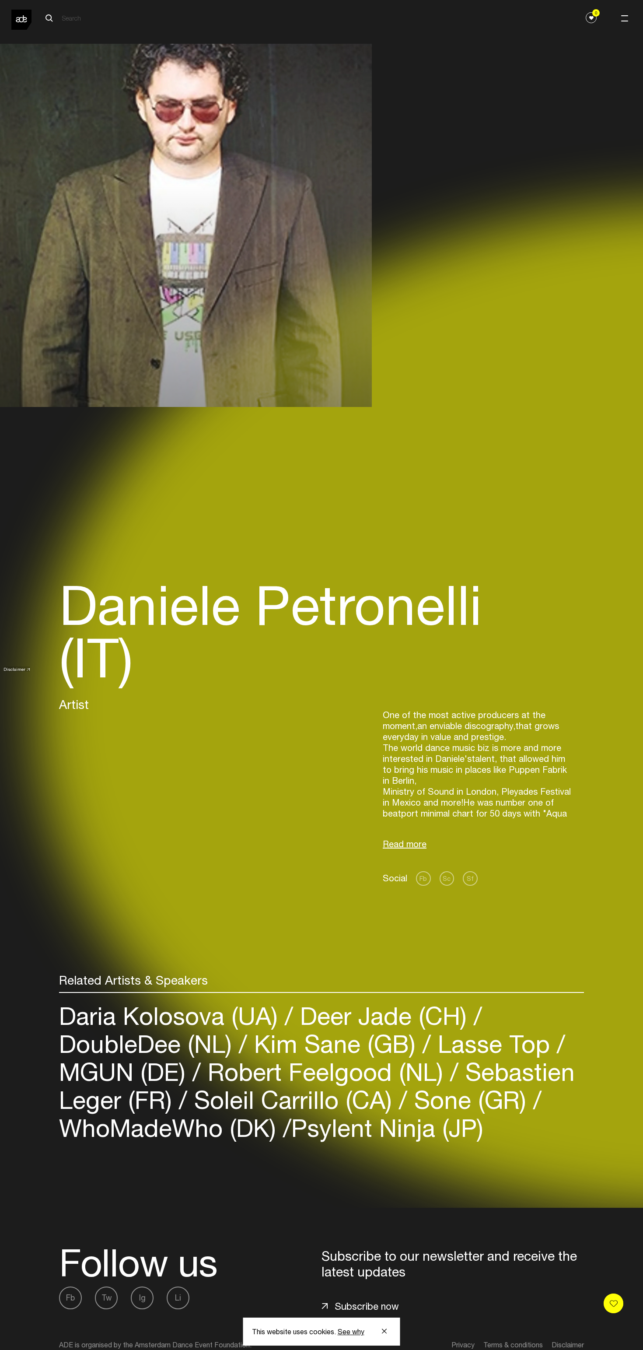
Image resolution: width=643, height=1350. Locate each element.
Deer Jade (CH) (383, 1016)
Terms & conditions (513, 1345)
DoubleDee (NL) (149, 1044)
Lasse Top (494, 1044)
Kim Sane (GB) (335, 1044)
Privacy (463, 1345)
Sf (470, 878)
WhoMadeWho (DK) (171, 1128)
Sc (447, 878)
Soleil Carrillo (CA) (293, 1100)
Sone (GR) (470, 1100)
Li (178, 1297)
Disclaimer (14, 669)
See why (351, 1332)
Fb (423, 878)
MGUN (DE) (125, 1072)
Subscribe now (367, 1306)
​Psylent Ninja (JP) (387, 1128)
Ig (142, 1297)
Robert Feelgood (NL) (325, 1072)
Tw (106, 1297)
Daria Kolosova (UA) (172, 1016)
